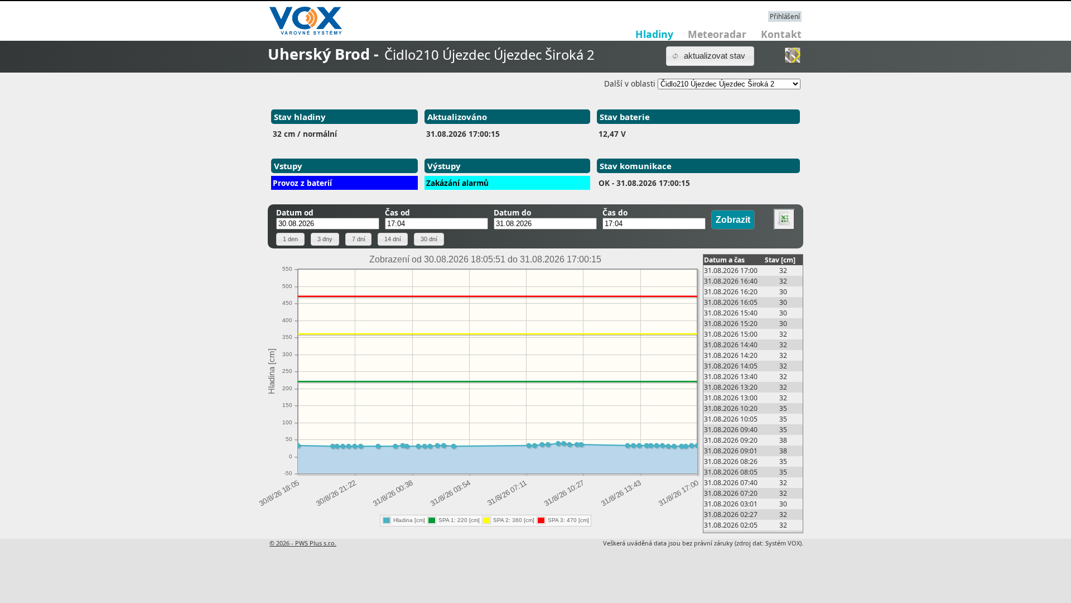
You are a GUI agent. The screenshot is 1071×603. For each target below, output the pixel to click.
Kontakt (781, 34)
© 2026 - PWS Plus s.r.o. (302, 543)
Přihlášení (785, 16)
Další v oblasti (629, 83)
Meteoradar (717, 34)
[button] (710, 56)
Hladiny (654, 34)
